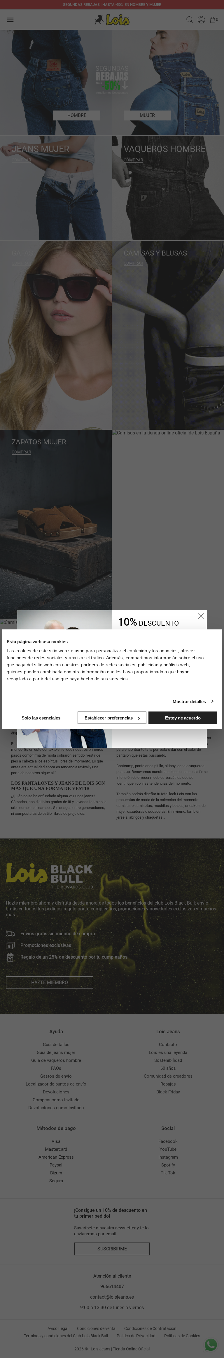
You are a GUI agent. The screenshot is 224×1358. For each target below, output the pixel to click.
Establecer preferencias (109, 717)
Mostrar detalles (189, 701)
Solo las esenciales (41, 717)
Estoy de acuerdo (183, 717)
